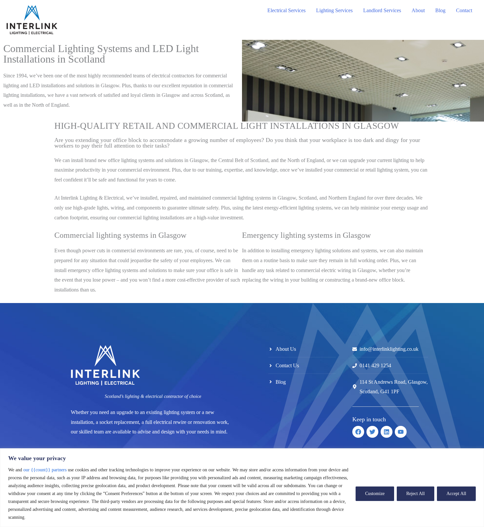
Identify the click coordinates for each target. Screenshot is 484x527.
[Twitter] (372, 432)
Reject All (415, 493)
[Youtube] (401, 432)
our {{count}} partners (45, 469)
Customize (375, 493)
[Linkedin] (386, 432)
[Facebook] (358, 432)
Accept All (456, 493)
